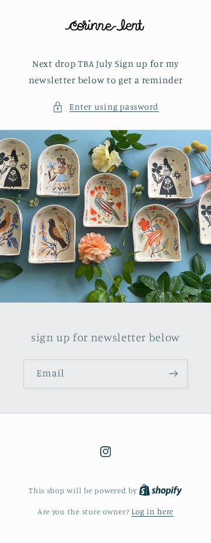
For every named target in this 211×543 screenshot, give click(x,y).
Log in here (152, 511)
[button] (105, 106)
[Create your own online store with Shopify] (160, 490)
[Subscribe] (173, 373)
